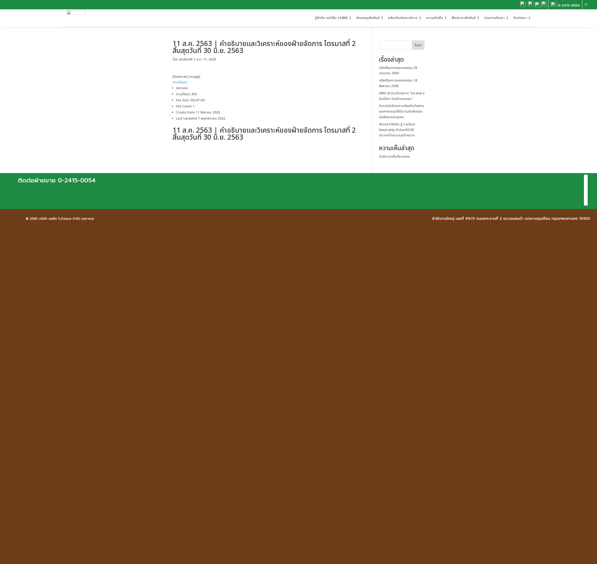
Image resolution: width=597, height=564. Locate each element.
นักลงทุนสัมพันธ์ (367, 17)
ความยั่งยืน (434, 17)
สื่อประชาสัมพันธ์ (463, 17)
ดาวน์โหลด (180, 82)
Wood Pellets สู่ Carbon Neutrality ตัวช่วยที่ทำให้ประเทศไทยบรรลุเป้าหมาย (397, 130)
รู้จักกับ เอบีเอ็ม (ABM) (331, 17)
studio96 (186, 59)
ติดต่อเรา (520, 17)
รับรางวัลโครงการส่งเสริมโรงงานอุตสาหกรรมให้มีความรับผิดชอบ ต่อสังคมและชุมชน (401, 111)
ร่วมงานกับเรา (494, 17)
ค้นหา (418, 45)
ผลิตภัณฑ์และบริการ (402, 17)
